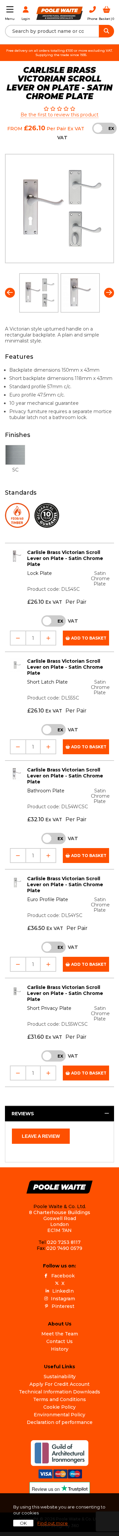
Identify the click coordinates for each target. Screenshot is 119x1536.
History (59, 1349)
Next (109, 293)
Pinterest (63, 1306)
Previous (10, 293)
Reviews (23, 1114)
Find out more (52, 1523)
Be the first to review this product (59, 115)
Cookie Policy (59, 1407)
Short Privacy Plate (49, 1008)
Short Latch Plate (47, 682)
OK (23, 1523)
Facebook (63, 1276)
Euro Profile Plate (47, 899)
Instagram (63, 1299)
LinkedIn (63, 1291)
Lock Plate (39, 573)
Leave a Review (41, 1136)
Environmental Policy (59, 1415)
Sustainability (60, 1377)
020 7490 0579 (64, 1248)
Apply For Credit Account (59, 1384)
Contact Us (59, 1341)
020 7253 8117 (64, 1242)
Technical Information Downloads (59, 1392)
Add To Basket (88, 638)
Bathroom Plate (45, 791)
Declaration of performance (60, 1422)
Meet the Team (59, 1334)
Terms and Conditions (59, 1399)
